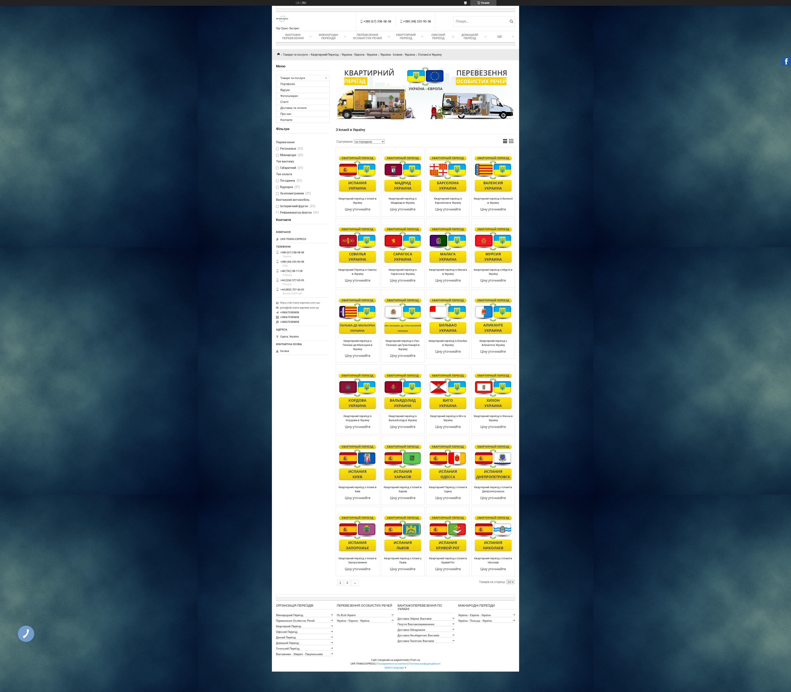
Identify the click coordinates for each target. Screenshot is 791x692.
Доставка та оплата (293, 107)
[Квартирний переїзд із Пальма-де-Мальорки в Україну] (357, 317)
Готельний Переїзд (288, 648)
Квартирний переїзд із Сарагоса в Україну (403, 271)
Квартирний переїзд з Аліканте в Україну (493, 343)
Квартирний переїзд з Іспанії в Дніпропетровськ (493, 489)
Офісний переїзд (438, 36)
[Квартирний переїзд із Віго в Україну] (447, 392)
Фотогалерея (289, 96)
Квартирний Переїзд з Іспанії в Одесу (448, 489)
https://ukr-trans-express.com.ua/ (300, 302)
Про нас (285, 113)
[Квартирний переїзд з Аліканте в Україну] (493, 317)
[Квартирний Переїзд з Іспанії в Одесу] (447, 463)
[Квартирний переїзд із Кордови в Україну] (357, 392)
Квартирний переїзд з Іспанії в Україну (358, 200)
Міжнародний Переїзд (289, 615)
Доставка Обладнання (411, 629)
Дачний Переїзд (286, 637)
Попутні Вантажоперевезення (416, 624)
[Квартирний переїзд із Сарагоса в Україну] (402, 246)
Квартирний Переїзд (325, 54)
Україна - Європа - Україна (359, 54)
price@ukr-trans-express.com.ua (299, 307)
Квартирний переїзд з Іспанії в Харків (403, 489)
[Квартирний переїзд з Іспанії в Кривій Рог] (447, 534)
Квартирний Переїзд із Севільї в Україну (357, 271)
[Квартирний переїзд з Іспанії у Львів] (402, 534)
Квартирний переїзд (406, 36)
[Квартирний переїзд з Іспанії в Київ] (357, 463)
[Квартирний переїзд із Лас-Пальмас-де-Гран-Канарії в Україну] (402, 317)
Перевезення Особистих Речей (367, 36)
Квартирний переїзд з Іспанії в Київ (358, 489)
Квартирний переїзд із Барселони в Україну (448, 200)
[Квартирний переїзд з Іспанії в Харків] (402, 463)
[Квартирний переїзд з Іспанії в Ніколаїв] (493, 534)
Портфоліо (287, 84)
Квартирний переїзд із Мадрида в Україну (403, 200)
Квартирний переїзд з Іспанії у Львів (402, 560)
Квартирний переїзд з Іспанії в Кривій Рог (448, 560)
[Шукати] (511, 21)
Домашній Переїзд (469, 36)
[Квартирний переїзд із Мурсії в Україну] (493, 246)
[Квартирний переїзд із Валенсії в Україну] (493, 174)
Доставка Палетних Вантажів (416, 641)
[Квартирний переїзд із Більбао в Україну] (447, 317)
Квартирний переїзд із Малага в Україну (448, 271)
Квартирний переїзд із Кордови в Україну (358, 418)
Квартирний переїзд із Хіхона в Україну (493, 418)
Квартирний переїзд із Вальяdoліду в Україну (403, 418)
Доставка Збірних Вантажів (415, 618)
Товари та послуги (295, 54)
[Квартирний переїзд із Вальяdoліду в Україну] (402, 392)
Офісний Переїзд (286, 631)
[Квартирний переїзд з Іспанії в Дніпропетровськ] (493, 463)
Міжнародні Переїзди (328, 36)
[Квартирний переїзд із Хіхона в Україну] (493, 392)
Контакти (286, 119)
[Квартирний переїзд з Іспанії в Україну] (357, 174)
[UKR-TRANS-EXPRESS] (282, 19)
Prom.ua (415, 660)
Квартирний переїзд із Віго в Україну (448, 418)
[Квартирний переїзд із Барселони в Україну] (447, 174)
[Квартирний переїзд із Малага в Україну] (447, 246)
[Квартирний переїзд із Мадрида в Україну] (402, 174)
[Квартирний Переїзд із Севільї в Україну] (357, 246)
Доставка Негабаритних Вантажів (418, 635)
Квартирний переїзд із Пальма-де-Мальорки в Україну (357, 345)
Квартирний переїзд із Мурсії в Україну (493, 271)
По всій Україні (346, 615)
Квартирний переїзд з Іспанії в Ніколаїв (493, 560)
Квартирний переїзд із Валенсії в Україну (493, 200)
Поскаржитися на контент (392, 663)
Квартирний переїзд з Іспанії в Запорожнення (358, 560)
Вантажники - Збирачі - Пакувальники (299, 654)
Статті (284, 101)
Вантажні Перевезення (293, 36)
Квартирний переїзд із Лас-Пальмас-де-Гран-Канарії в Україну (403, 345)
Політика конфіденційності (424, 663)
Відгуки (285, 90)
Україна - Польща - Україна (475, 620)
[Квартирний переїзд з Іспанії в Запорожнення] (357, 534)
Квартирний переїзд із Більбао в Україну (448, 343)
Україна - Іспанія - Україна (397, 54)
